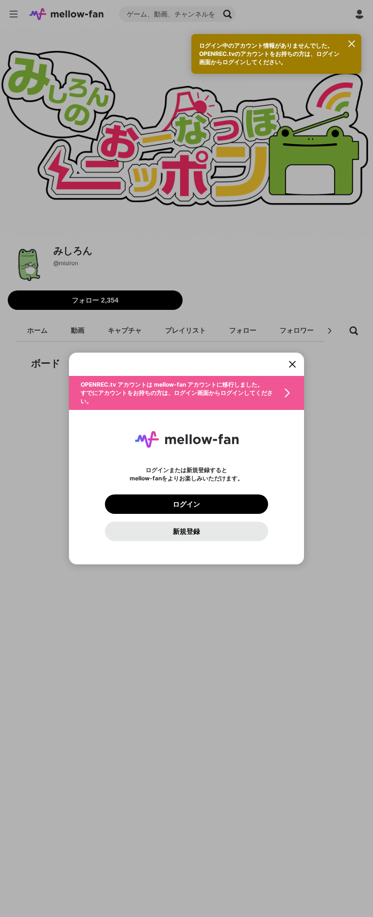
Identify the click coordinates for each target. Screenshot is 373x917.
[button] (186, 393)
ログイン (186, 504)
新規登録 (186, 531)
